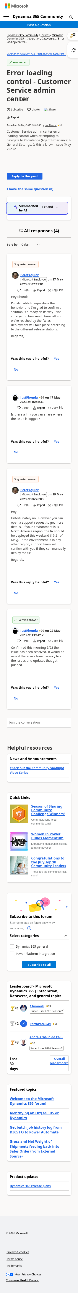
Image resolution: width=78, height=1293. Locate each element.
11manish (37, 1006)
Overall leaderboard (59, 1061)
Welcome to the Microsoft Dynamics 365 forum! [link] (32, 1101)
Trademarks (14, 1266)
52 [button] (33, 1043)
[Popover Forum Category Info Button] (29, 928)
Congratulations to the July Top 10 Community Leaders (48, 862)
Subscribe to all (39, 965)
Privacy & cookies (17, 1252)
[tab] (39, 232)
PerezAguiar (29, 275)
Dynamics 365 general (32, 946)
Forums (45, 35)
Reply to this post (24, 176)
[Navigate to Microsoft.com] (16, 5)
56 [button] (56, 1023)
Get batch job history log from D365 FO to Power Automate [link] (36, 1130)
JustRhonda (51, 125)
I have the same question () (30, 189)
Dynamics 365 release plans (30, 1186)
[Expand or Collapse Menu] (6, 16)
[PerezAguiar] (15, 275)
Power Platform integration (35, 954)
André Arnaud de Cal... (46, 1037)
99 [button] (60, 125)
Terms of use (14, 1259)
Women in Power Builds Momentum (47, 836)
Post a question (39, 25)
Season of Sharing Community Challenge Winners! (48, 810)
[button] (71, 17)
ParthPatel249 (40, 1024)
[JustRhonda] (15, 397)
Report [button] (15, 117)
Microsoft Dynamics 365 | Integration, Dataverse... (35, 36)
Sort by (12, 244)
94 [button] (49, 1006)
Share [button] (52, 109)
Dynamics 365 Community (38, 16)
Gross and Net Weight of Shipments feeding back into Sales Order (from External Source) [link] (34, 1148)
